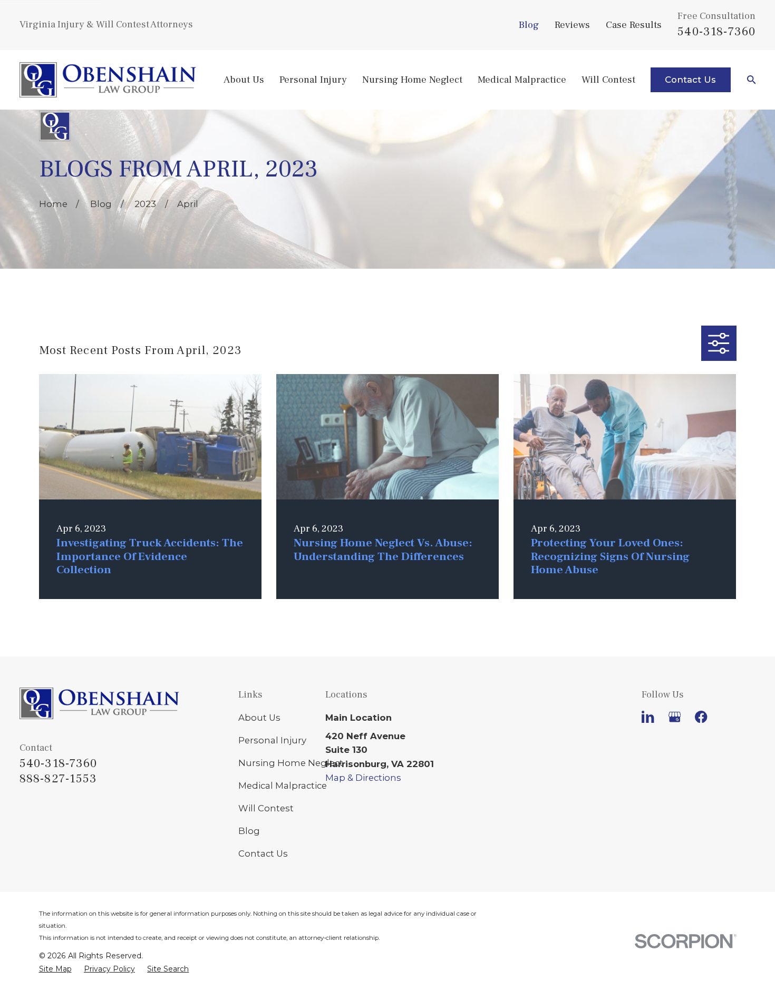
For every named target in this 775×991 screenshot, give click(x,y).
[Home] (108, 79)
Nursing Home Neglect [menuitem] (412, 79)
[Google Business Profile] (675, 717)
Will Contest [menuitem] (608, 79)
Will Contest (266, 808)
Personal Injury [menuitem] (313, 79)
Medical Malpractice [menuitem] (522, 79)
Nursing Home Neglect (290, 763)
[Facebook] (701, 717)
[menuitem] (55, 969)
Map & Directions (363, 777)
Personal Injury (272, 740)
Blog (529, 24)
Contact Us (690, 79)
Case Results (634, 24)
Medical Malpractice (282, 785)
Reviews (572, 24)
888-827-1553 (59, 779)
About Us (259, 717)
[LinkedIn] (648, 717)
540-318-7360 (716, 32)
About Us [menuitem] (244, 79)
